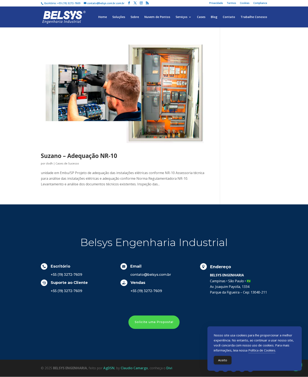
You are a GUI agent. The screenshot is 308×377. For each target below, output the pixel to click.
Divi (169, 368)
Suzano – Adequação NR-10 (79, 156)
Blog (214, 17)
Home (102, 17)
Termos (231, 3)
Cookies (245, 3)
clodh (49, 163)
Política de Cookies (261, 350)
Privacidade (216, 3)
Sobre (135, 17)
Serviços (181, 17)
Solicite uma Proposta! (154, 322)
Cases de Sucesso (67, 163)
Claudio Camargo (134, 368)
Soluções (118, 17)
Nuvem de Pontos (157, 17)
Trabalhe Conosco (254, 17)
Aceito (222, 360)
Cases (201, 17)
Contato (229, 17)
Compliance (260, 3)
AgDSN (108, 368)
